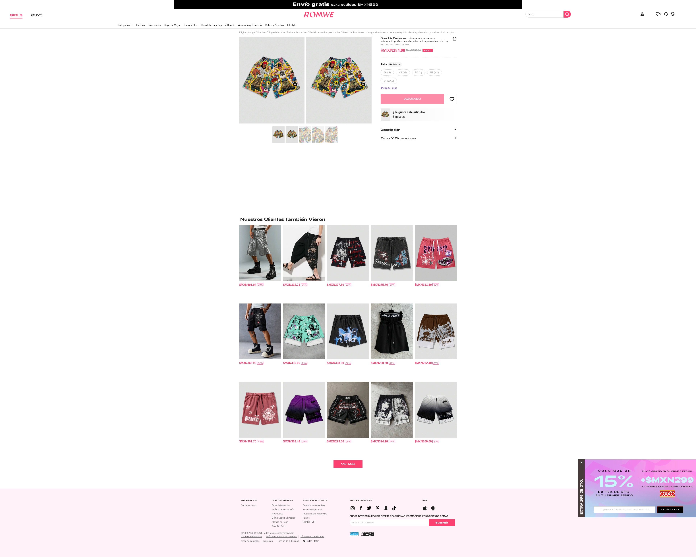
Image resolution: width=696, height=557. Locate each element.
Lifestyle (291, 25)
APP (424, 500)
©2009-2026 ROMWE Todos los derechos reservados (267, 533)
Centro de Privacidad (251, 536)
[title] (348, 219)
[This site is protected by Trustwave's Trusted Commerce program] (354, 534)
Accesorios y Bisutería (250, 25)
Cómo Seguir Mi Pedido (283, 518)
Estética (140, 25)
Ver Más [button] (348, 464)
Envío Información (281, 505)
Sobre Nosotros (248, 505)
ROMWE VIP (309, 522)
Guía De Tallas (279, 526)
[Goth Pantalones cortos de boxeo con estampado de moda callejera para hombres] (348, 410)
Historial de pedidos (312, 509)
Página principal (247, 32)
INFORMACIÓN (249, 500)
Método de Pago (280, 522)
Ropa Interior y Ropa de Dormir (218, 25)
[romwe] (318, 14)
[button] (452, 99)
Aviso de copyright (250, 541)
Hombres (261, 32)
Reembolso (277, 513)
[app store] (424, 508)
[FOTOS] (305, 81)
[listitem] (260, 263)
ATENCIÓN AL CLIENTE (315, 500)
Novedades (154, 25)
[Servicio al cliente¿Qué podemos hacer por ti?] (666, 14)
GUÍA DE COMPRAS (282, 500)
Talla (389, 64)
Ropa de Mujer (172, 25)
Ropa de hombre (276, 32)
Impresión (268, 541)
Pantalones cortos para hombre (324, 32)
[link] (348, 4)
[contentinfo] (247, 285)
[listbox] (642, 14)
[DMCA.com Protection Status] (367, 534)
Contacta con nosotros (314, 505)
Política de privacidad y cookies (281, 536)
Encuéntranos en (361, 500)
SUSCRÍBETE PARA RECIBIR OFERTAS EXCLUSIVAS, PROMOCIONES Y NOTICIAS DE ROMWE (399, 516)
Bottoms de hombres (297, 32)
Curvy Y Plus (190, 25)
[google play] (433, 508)
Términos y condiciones (312, 536)
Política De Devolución (283, 509)
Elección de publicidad (288, 541)
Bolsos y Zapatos (274, 25)
